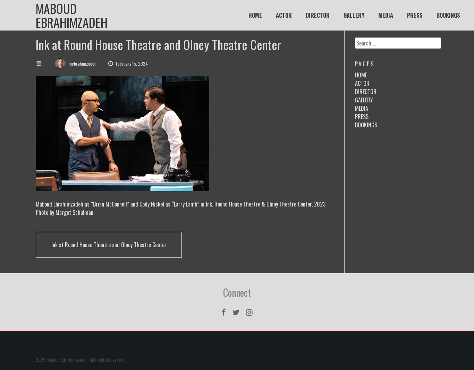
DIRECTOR (318, 15)
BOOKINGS (448, 15)
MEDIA (385, 15)
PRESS (415, 15)
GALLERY (354, 15)
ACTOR (284, 15)
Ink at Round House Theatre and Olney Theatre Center (109, 245)
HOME (255, 15)
